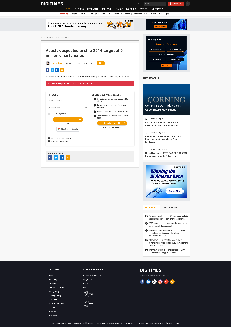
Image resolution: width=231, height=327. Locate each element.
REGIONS (79, 9)
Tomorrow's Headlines (92, 275)
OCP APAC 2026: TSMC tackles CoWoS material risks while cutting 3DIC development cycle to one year (168, 243)
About (51, 275)
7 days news (88, 279)
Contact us (53, 299)
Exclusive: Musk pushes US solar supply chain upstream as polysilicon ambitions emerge (168, 217)
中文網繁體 (53, 311)
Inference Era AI (141, 14)
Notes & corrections (57, 303)
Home (43, 37)
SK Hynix (95, 14)
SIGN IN (67, 119)
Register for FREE (112, 123)
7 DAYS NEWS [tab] (169, 207)
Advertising (53, 279)
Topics (85, 283)
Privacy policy (54, 291)
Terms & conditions (56, 287)
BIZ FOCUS (131, 9)
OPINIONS (106, 9)
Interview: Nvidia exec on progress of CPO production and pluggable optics (167, 251)
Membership (53, 283)
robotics (84, 14)
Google (74, 14)
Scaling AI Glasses (122, 14)
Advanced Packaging (160, 14)
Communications (62, 37)
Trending (64, 14)
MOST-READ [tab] (151, 207)
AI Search (106, 14)
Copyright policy (55, 295)
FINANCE (118, 9)
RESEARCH (92, 9)
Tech (51, 37)
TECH (68, 9)
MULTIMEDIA (157, 9)
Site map (52, 307)
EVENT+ (144, 9)
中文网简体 (53, 315)
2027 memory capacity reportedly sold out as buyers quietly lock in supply (168, 224)
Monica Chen (56, 63)
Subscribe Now (86, 83)
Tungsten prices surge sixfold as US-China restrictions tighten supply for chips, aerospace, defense (167, 233)
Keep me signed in (58, 114)
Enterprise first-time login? (61, 138)
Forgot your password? (60, 141)
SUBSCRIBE (177, 4)
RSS (84, 287)
